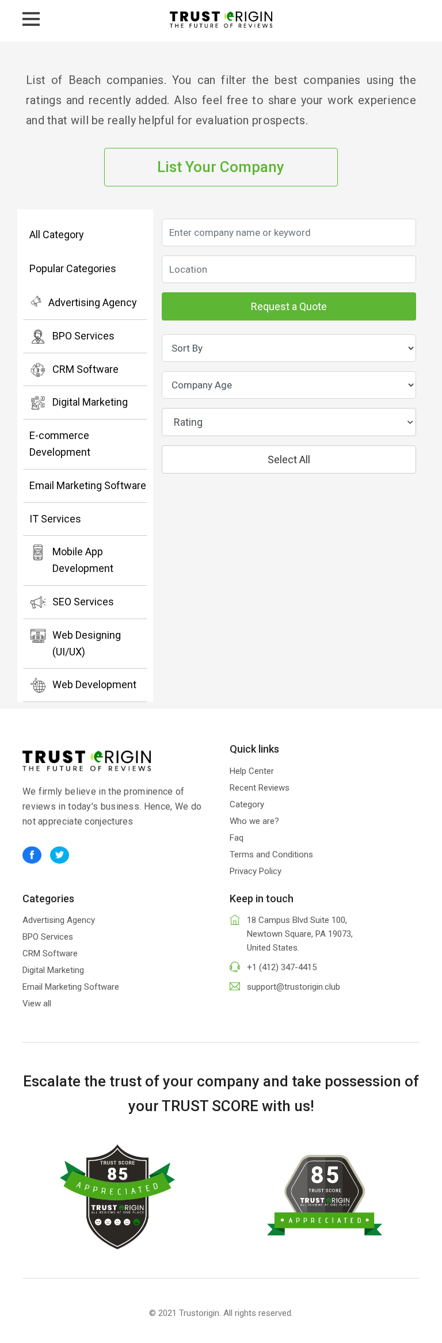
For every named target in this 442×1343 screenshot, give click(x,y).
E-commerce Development (59, 443)
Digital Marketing (90, 402)
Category (247, 804)
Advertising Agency (92, 302)
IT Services (55, 519)
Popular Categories (72, 268)
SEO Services (83, 602)
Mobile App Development (82, 559)
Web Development (94, 684)
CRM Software (85, 369)
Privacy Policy (255, 871)
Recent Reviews (259, 788)
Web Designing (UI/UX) (86, 643)
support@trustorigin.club (293, 987)
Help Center (252, 771)
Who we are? (254, 821)
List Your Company (220, 166)
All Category (56, 234)
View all (36, 1003)
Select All (289, 459)
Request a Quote (289, 306)
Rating (188, 422)
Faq (236, 838)
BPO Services (83, 336)
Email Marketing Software (87, 485)
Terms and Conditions (271, 854)
